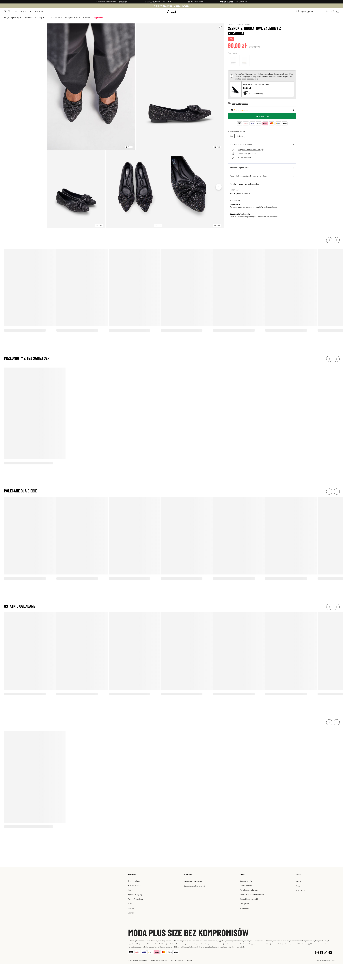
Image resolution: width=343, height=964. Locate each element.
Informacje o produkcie (239, 167)
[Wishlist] (220, 26)
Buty (239, 24)
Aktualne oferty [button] (53, 17)
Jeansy (131, 913)
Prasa (298, 886)
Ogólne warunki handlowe (159, 960)
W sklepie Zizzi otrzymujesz (241, 144)
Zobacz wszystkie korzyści (194, 886)
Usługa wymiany (246, 885)
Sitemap (189, 960)
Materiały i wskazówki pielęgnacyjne (244, 184)
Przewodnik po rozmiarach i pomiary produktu (248, 176)
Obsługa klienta (246, 881)
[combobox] (308, 11)
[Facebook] (321, 952)
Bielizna (131, 908)
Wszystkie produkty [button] (11, 17)
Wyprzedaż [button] (98, 17)
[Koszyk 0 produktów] (337, 11)
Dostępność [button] (244, 903)
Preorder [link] (86, 17)
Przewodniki (36, 11)
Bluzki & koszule (134, 885)
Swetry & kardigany (136, 899)
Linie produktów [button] (71, 17)
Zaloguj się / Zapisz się (193, 881)
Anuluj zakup (245, 908)
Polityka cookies (177, 960)
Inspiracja (20, 11)
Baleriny (247, 24)
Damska (231, 24)
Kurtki (130, 890)
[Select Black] (233, 60)
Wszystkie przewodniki (249, 899)
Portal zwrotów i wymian (249, 890)
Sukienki (131, 903)
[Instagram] (317, 952)
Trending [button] (38, 17)
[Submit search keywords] (298, 11)
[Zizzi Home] (171, 11)
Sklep (7, 11)
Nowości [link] (28, 17)
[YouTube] (330, 952)
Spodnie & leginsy (135, 894)
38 (239, 110)
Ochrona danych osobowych (137, 960)
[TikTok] (325, 952)
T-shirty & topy (134, 881)
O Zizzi (298, 881)
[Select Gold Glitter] (244, 60)
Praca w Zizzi (301, 890)
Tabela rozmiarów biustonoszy (252, 894)
